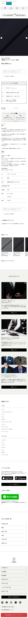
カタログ (4, 583)
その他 (2, 452)
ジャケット (3, 440)
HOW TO (3, 591)
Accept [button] (9, 3)
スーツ (2, 409)
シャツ (2, 416)
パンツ (2, 414)
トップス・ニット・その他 (6, 429)
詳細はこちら (14, 312)
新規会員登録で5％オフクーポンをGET (14, 615)
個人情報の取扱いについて (8, 609)
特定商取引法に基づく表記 (8, 606)
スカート (3, 444)
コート (2, 449)
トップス (3, 447)
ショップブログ (5, 587)
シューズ (3, 424)
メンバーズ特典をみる (14, 484)
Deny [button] (3, 3)
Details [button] (15, 1)
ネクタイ (3, 419)
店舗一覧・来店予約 (13, 597)
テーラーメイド (4, 431)
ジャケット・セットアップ (6, 412)
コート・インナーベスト (6, 421)
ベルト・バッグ (4, 426)
